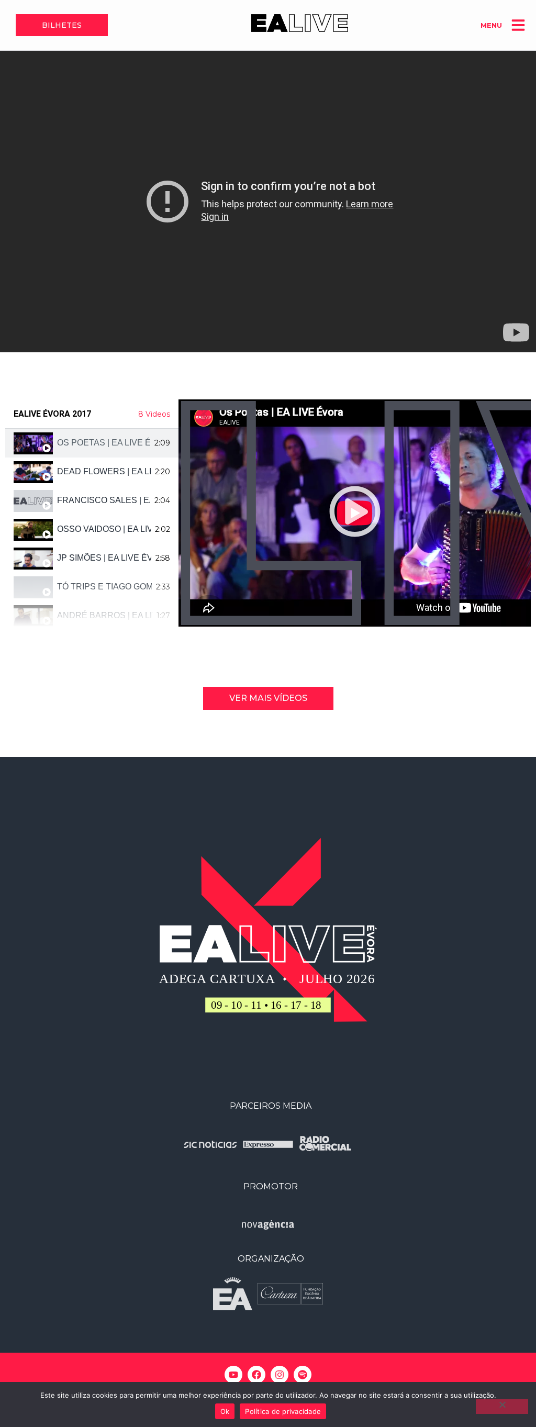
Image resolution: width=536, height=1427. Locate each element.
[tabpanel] (354, 513)
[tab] (91, 443)
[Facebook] (256, 1375)
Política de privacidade (283, 1411)
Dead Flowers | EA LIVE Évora (104, 471)
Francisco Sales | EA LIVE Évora (103, 500)
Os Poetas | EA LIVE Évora (103, 442)
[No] (502, 1406)
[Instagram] (279, 1375)
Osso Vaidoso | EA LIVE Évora (104, 529)
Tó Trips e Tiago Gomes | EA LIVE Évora (104, 586)
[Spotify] (302, 1375)
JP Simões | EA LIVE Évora (104, 557)
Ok (225, 1411)
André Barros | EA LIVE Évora (104, 615)
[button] (355, 513)
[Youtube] (233, 1375)
